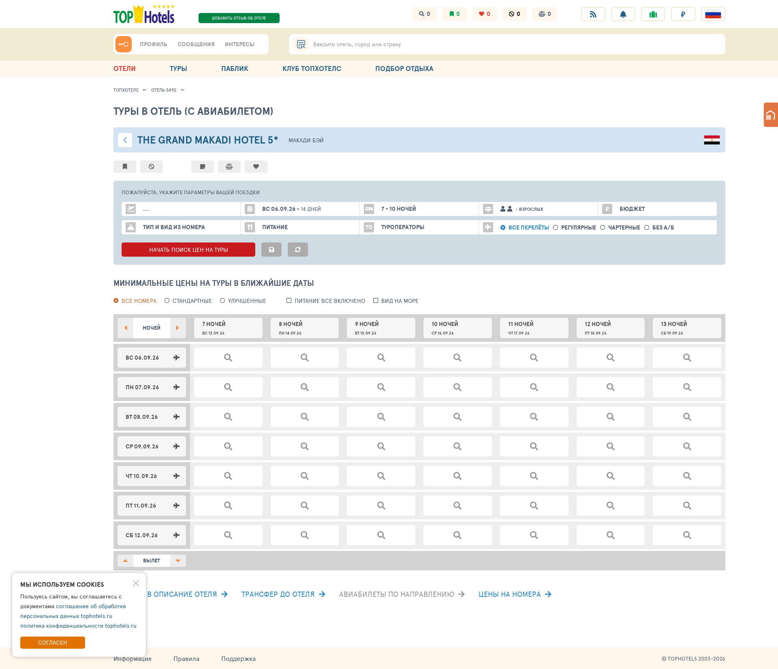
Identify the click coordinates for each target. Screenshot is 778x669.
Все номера (139, 300)
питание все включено (330, 300)
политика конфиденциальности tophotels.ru (78, 625)
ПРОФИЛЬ (153, 44)
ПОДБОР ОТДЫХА (404, 68)
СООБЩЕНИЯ (196, 44)
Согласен (52, 642)
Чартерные (624, 227)
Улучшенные (247, 300)
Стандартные (192, 300)
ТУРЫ (178, 68)
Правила (186, 658)
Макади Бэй (306, 140)
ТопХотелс (126, 90)
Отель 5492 (163, 90)
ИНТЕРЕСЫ (239, 44)
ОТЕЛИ (124, 68)
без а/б (663, 227)
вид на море (400, 300)
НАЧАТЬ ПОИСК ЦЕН (188, 249)
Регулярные (578, 227)
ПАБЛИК (234, 68)
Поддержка (238, 658)
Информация (132, 658)
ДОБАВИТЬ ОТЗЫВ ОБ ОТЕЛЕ (239, 18)
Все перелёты (529, 227)
